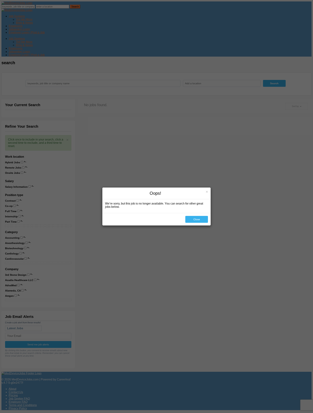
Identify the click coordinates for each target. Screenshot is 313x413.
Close (196, 219)
